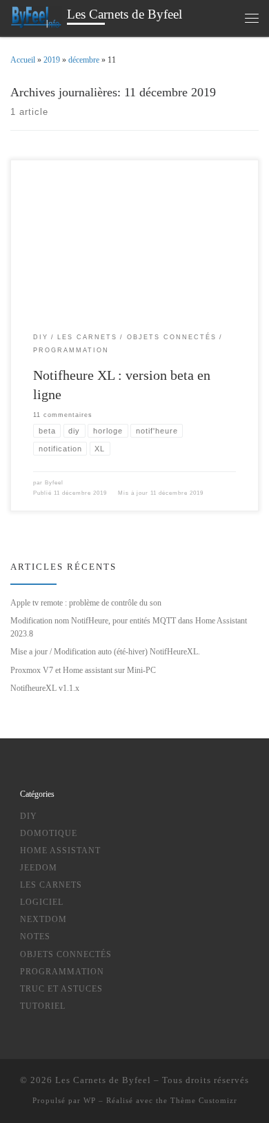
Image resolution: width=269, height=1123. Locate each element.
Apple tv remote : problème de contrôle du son (85, 603)
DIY (28, 816)
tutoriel (43, 1006)
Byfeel (54, 483)
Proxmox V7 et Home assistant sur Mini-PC (83, 670)
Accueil (22, 60)
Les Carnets (51, 885)
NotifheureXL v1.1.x (44, 688)
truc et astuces (61, 989)
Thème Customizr (203, 1100)
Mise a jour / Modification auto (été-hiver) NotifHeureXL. (105, 651)
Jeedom (38, 868)
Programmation (62, 971)
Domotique (48, 833)
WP (89, 1100)
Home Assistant (60, 850)
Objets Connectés (66, 954)
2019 (51, 60)
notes (35, 936)
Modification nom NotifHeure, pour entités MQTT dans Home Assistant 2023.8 (128, 627)
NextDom (43, 919)
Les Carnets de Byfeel (103, 1080)
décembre (83, 60)
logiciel (41, 902)
